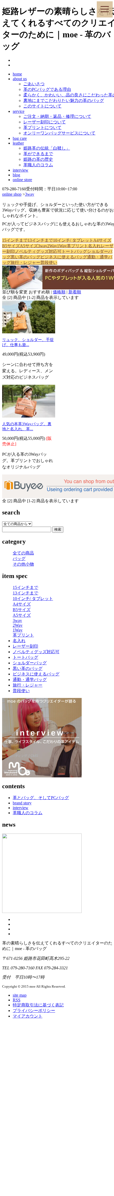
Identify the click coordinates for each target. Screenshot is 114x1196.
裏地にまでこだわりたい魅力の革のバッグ (63, 100)
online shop (11, 194)
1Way (62, 246)
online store (22, 179)
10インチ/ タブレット (73, 240)
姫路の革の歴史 (38, 159)
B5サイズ (11, 246)
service (18, 111)
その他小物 (23, 564)
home (17, 74)
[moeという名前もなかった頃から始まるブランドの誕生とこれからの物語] (42, 911)
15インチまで (15, 240)
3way (29, 194)
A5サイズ (29, 246)
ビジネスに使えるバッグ (63, 257)
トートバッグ (74, 251)
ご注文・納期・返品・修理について (57, 116)
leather (18, 143)
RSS (16, 1000)
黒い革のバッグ (25, 257)
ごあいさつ (34, 84)
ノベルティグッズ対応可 (38, 251)
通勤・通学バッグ (30, 679)
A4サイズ (102, 240)
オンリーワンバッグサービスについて (59, 133)
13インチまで (40, 240)
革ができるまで (38, 153)
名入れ (94, 246)
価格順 (59, 292)
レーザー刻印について (44, 122)
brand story (22, 803)
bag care (20, 138)
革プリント (77, 246)
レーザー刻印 (25, 646)
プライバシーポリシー (34, 1010)
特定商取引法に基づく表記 (38, 1005)
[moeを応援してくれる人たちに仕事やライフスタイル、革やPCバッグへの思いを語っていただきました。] (42, 776)
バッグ (19, 558)
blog (16, 175)
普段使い (48, 262)
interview (20, 170)
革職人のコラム (38, 165)
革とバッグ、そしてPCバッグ (41, 797)
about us (20, 79)
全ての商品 (23, 553)
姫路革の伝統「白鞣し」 (46, 148)
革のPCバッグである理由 (47, 89)
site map (20, 995)
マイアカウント (27, 1016)
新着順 (74, 292)
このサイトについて (42, 106)
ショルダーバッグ (30, 663)
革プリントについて (42, 127)
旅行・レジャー (25, 262)
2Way (52, 246)
